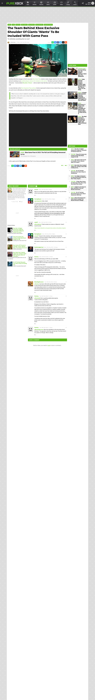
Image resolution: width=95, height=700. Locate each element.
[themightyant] (30, 202)
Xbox (13, 24)
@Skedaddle (37, 298)
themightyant (37, 199)
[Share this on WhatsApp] (52, 42)
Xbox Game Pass (39, 24)
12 (76, 97)
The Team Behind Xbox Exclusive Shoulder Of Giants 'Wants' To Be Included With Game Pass (33, 32)
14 (76, 108)
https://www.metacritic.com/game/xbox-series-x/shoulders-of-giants (50, 228)
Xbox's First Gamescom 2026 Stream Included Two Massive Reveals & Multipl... (78, 199)
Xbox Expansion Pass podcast (28, 88)
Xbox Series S (31, 24)
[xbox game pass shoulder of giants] (38, 60)
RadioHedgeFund (38, 247)
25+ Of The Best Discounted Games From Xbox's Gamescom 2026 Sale (78, 194)
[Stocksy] (30, 260)
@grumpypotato (38, 201)
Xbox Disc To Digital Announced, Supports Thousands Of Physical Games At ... (78, 150)
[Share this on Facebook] (58, 42)
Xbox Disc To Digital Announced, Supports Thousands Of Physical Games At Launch (18, 230)
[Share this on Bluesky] (55, 42)
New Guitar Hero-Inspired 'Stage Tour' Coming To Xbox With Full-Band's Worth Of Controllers (19, 254)
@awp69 (36, 236)
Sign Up (89, 4)
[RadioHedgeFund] (30, 251)
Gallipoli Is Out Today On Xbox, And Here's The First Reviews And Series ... (78, 188)
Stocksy (36, 256)
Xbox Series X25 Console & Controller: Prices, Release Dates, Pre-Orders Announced (20, 246)
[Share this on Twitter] (60, 42)
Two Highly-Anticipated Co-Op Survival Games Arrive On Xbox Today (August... (78, 177)
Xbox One (18, 24)
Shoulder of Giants (27, 82)
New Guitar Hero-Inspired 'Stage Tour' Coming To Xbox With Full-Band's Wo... (79, 166)
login (49, 345)
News (9, 24)
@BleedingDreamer (38, 329)
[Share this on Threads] (63, 42)
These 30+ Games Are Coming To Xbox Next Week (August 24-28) (19, 238)
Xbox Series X (24, 24)
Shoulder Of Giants (48, 24)
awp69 (36, 222)
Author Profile (15, 201)
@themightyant (37, 224)
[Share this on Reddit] (66, 42)
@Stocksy (36, 284)
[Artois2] (30, 193)
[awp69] (30, 226)
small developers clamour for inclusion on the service (34, 81)
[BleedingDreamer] (30, 285)
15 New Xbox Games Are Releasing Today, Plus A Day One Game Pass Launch (78, 183)
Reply (21, 201)
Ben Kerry (13, 42)
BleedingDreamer (39, 282)
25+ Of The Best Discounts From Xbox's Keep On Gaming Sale (20, 263)
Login (86, 4)
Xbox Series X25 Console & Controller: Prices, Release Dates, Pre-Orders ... (78, 161)
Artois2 (36, 189)
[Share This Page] (82, 3)
